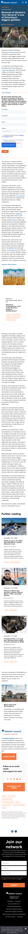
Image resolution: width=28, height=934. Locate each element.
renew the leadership (8, 70)
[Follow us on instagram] (14, 779)
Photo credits (20, 916)
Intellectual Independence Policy (14, 906)
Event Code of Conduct (10, 916)
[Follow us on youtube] (17, 779)
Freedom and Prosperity (7, 802)
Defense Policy (13, 610)
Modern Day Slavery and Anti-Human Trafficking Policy (14, 914)
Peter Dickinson (9, 24)
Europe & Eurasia (16, 314)
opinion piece (14, 250)
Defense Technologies (15, 562)
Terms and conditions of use (14, 903)
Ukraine (4, 807)
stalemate (19, 214)
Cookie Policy (18, 901)
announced (14, 52)
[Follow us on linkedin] (20, 779)
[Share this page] (16, 831)
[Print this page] (12, 831)
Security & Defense (6, 805)
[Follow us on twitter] (7, 779)
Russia (17, 802)
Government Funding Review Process (14, 909)
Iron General (20, 196)
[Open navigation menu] (26, 2)
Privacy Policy (10, 901)
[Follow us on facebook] (10, 779)
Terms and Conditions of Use (12, 879)
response (14, 220)
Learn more (9, 756)
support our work (14, 787)
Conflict (8, 314)
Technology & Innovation (18, 805)
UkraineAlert (5, 7)
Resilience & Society (11, 319)
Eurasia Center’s (9, 738)
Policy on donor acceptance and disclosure (14, 911)
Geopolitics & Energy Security (13, 317)
